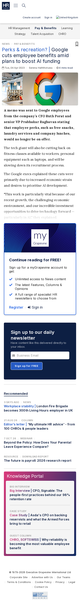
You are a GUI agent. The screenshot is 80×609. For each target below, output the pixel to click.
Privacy (60, 582)
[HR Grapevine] (6, 6)
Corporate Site (19, 577)
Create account (32, 17)
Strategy (20, 33)
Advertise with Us (42, 577)
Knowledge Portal (25, 476)
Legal (72, 582)
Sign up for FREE (26, 365)
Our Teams (63, 577)
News (6, 43)
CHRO (62, 33)
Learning (67, 28)
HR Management (19, 28)
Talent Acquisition (42, 33)
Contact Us (41, 586)
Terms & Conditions (19, 582)
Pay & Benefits (46, 28)
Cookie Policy (43, 582)
